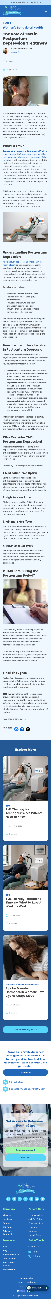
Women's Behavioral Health (23, 27)
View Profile (16, 52)
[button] (25, 1157)
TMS (6, 23)
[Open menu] (46, 11)
